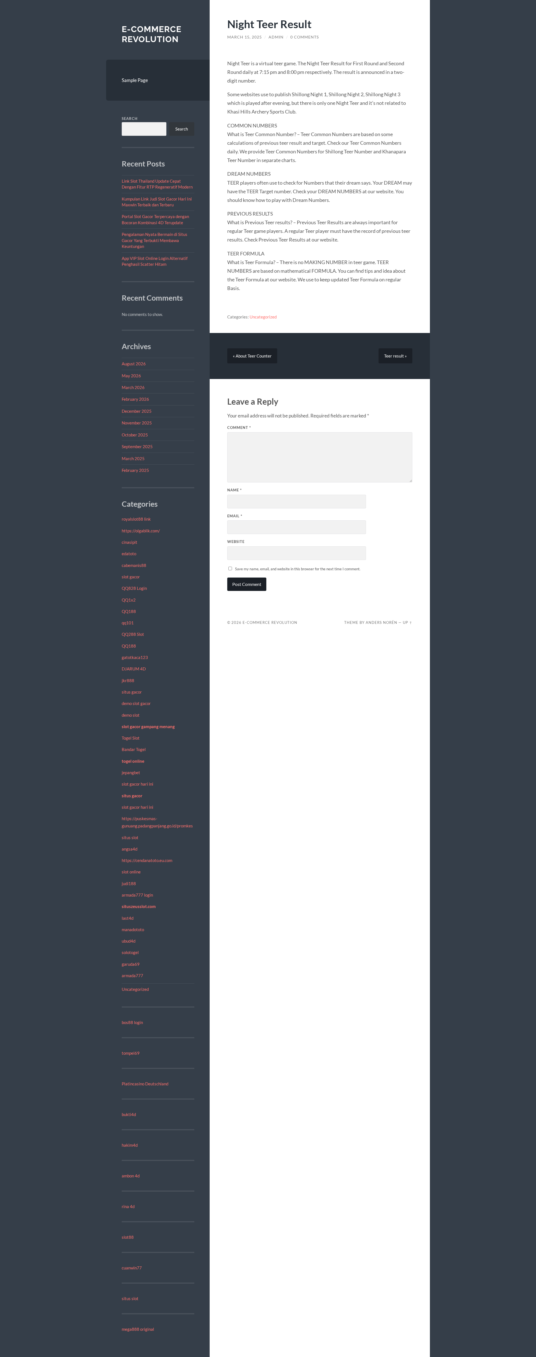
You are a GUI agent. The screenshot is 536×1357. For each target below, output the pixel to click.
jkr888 (128, 680)
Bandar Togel (134, 749)
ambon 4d (131, 1175)
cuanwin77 (132, 1267)
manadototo (133, 929)
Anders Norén (381, 622)
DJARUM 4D (134, 668)
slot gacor (131, 576)
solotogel (130, 952)
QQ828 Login (134, 588)
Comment (239, 427)
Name (234, 490)
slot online (131, 871)
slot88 (128, 1237)
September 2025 (137, 446)
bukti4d (129, 1114)
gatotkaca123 (135, 657)
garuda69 (131, 964)
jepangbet (131, 772)
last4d (127, 918)
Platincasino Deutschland (145, 1083)
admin (276, 37)
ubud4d (128, 940)
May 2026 (131, 375)
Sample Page (135, 80)
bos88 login (132, 1022)
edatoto (129, 553)
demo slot (131, 715)
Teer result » (395, 355)
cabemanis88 (134, 565)
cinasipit (129, 542)
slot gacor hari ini (137, 783)
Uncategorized (135, 989)
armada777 (132, 975)
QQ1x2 (129, 599)
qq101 (128, 622)
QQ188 (129, 611)
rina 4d (128, 1206)
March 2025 (133, 458)
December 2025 (137, 411)
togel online (133, 761)
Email (234, 516)
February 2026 (135, 399)
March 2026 (133, 387)
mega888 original (138, 1329)
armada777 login (137, 894)
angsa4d (129, 848)
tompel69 (131, 1053)
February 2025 (135, 470)
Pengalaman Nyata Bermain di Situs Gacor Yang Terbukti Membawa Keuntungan (154, 240)
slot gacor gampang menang (148, 726)
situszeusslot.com (139, 906)
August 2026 (134, 363)
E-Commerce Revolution (151, 34)
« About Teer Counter (252, 355)
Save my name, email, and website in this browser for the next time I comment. (297, 569)
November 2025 (137, 422)
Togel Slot (131, 737)
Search (130, 118)
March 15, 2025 (244, 37)
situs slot (130, 837)
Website (236, 541)
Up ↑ (407, 622)
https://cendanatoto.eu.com (147, 860)
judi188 (129, 883)
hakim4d (130, 1145)
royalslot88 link (136, 518)
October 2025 (135, 434)
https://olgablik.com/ (141, 530)
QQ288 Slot (133, 634)
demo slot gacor (136, 703)
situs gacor (132, 691)
